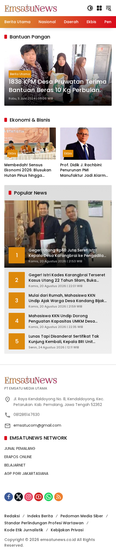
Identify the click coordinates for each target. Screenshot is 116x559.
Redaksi (12, 516)
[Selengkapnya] (58, 380)
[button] (90, 8)
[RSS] (58, 497)
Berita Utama (20, 74)
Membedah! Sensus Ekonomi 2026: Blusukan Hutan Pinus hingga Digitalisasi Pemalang (27, 170)
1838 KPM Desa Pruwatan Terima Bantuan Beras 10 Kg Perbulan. (58, 86)
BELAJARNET (15, 465)
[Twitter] (18, 497)
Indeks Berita (40, 516)
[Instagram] (28, 497)
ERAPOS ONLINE (18, 456)
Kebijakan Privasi (67, 530)
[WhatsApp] (48, 497)
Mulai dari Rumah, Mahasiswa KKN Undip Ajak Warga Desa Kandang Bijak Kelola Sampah (66, 298)
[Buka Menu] (99, 8)
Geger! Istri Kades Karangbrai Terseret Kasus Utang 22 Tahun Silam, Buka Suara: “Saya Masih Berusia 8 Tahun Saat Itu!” (67, 278)
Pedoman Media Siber (81, 516)
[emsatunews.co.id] (31, 7)
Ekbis (12, 153)
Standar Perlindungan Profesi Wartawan (44, 523)
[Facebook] (8, 497)
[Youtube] (38, 497)
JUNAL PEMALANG (19, 448)
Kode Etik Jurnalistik (23, 530)
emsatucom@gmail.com (37, 425)
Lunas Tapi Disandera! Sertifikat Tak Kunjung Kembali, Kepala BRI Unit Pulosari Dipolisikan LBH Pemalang (64, 339)
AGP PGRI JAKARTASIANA (26, 473)
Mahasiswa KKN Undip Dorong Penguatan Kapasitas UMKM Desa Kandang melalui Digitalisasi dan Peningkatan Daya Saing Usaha (62, 318)
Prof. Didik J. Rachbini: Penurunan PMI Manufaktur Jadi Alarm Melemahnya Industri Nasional (82, 170)
